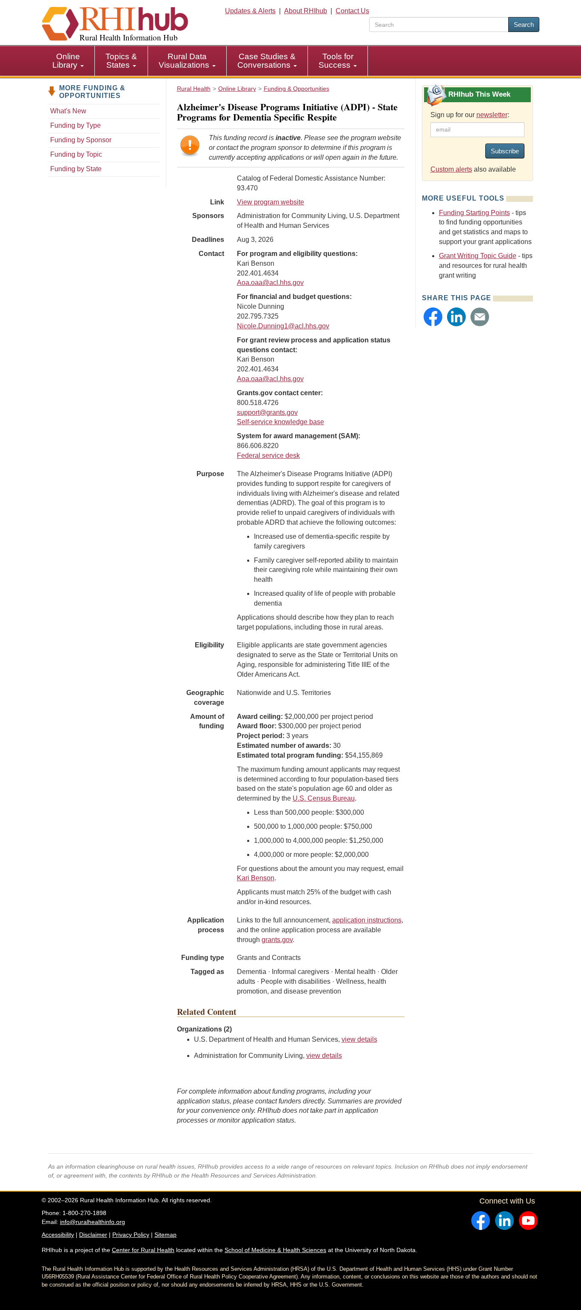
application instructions (367, 920)
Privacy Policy (130, 1234)
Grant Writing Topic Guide (477, 255)
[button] (433, 317)
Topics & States (121, 60)
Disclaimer (93, 1234)
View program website (270, 202)
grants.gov (277, 939)
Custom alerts (451, 169)
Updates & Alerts (250, 10)
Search (524, 24)
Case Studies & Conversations (266, 60)
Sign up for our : (469, 114)
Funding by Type (75, 125)
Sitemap (165, 1234)
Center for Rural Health (143, 1250)
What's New (68, 111)
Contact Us (352, 10)
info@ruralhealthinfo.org (92, 1221)
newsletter (491, 114)
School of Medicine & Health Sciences (275, 1250)
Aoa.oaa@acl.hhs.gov (270, 282)
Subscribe (505, 151)
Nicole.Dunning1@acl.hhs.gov (283, 326)
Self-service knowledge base (280, 421)
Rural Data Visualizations (185, 60)
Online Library (66, 60)
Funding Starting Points (474, 212)
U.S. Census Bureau (324, 798)
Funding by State (76, 168)
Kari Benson (255, 878)
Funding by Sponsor (80, 140)
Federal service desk (268, 455)
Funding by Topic (76, 154)
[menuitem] (68, 61)
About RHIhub (305, 10)
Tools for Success (336, 60)
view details (359, 1039)
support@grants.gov (267, 412)
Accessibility (58, 1234)
